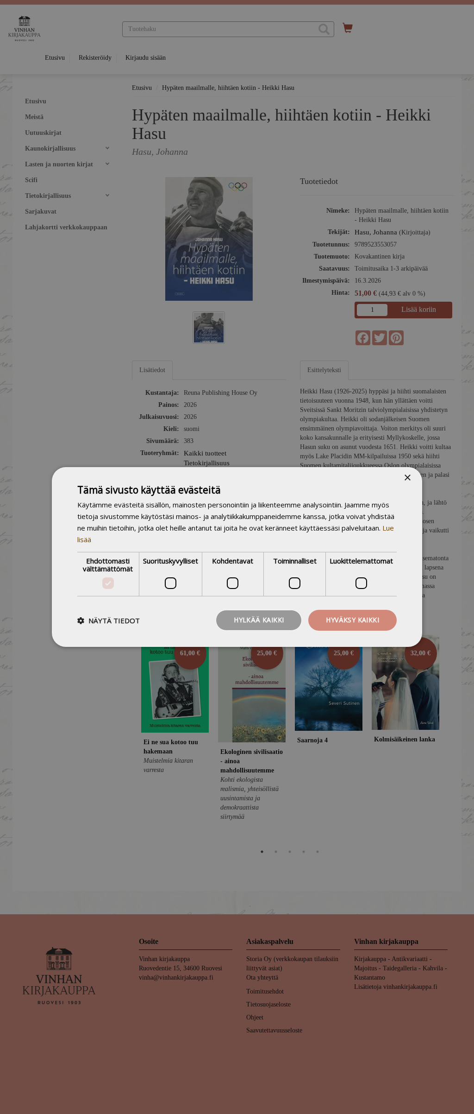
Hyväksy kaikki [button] (352, 619)
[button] (108, 620)
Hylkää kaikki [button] (259, 619)
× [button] (407, 478)
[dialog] (237, 557)
